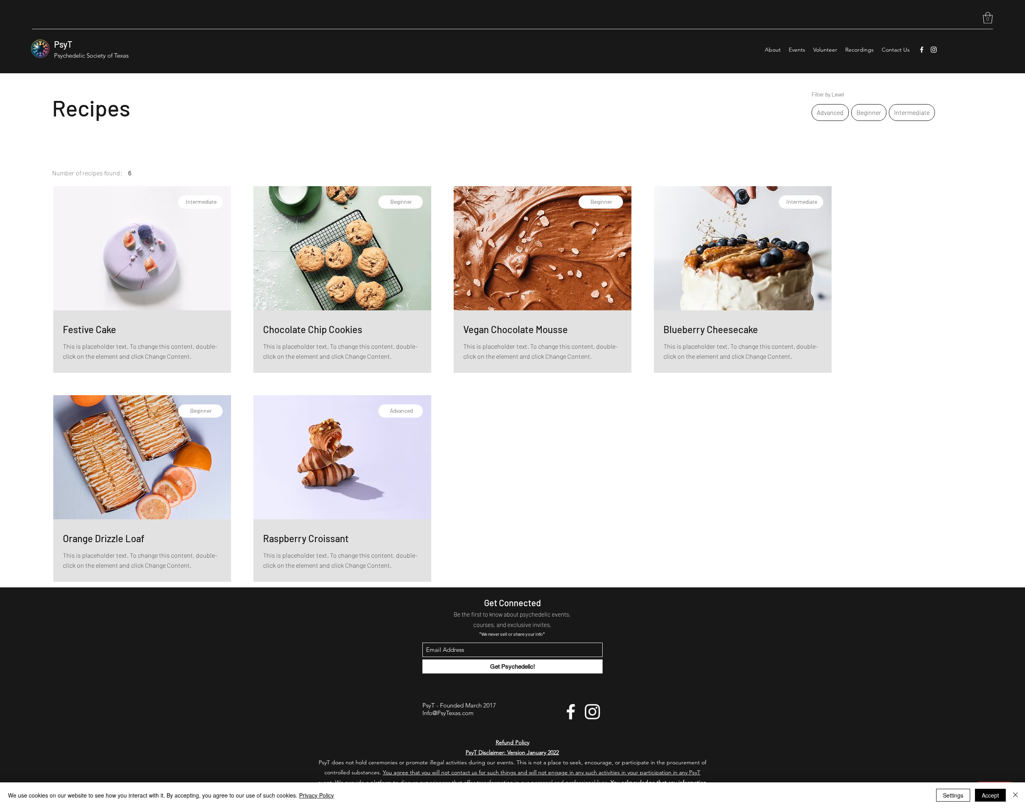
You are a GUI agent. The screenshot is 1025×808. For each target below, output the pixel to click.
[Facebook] (922, 50)
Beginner (868, 112)
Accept (990, 795)
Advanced (830, 112)
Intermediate (912, 112)
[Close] (1015, 795)
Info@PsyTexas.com (448, 713)
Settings (953, 795)
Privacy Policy (316, 795)
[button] (988, 18)
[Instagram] (934, 50)
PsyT (63, 44)
